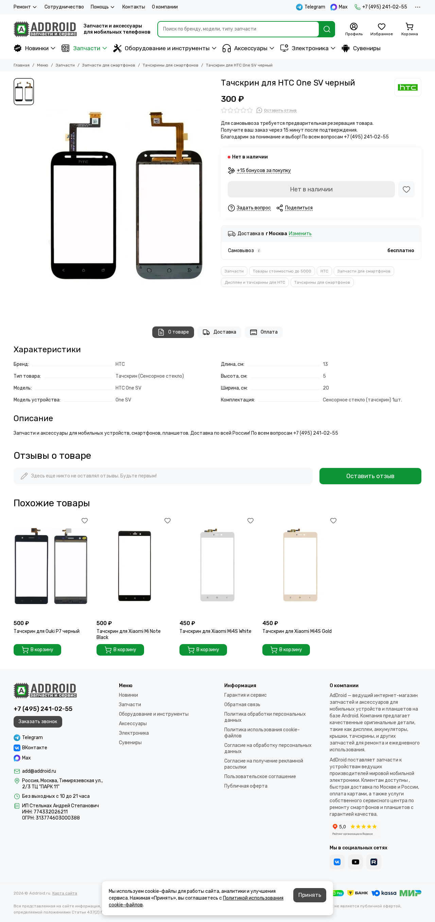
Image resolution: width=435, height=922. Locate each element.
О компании (165, 7)
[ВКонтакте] (337, 861)
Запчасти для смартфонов (108, 65)
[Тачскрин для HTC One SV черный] (125, 195)
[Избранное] (406, 189)
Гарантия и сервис (245, 695)
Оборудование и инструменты (167, 48)
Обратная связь (242, 705)
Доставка (224, 332)
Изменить (300, 234)
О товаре (178, 332)
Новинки (37, 48)
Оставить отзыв (370, 476)
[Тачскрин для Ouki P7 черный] (52, 566)
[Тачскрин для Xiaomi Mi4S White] (217, 566)
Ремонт (22, 7)
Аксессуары (250, 48)
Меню (42, 65)
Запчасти (86, 48)
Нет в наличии (311, 189)
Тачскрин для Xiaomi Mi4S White (215, 631)
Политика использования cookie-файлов (262, 733)
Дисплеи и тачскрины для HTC (255, 282)
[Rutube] (373, 861)
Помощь (100, 7)
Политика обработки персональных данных (265, 717)
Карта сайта (64, 893)
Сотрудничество (64, 7)
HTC (324, 271)
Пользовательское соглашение (260, 776)
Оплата (269, 332)
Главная (22, 65)
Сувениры (367, 48)
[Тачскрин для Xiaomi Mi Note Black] (135, 566)
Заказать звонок (38, 722)
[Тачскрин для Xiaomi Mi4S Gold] (300, 566)
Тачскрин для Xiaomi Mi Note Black (129, 634)
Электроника (310, 48)
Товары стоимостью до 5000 (282, 271)
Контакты (133, 7)
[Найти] (327, 29)
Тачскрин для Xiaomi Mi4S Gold (297, 631)
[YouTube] (355, 861)
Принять (309, 895)
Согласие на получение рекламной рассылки (263, 764)
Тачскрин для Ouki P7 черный (47, 631)
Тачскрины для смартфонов (170, 65)
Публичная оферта (245, 786)
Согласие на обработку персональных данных (268, 748)
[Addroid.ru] (45, 29)
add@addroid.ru (39, 771)
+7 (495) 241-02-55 (384, 7)
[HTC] (408, 87)
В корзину (42, 650)
